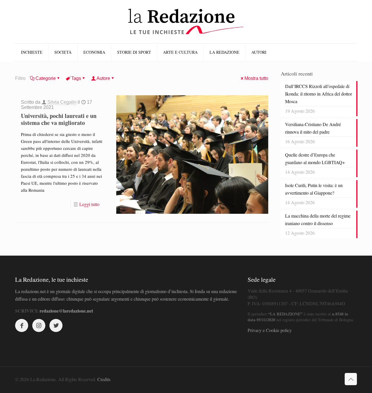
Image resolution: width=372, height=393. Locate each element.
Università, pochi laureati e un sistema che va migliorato (58, 119)
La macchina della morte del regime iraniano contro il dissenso (317, 219)
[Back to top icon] (351, 379)
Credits (103, 379)
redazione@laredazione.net (66, 310)
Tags (76, 78)
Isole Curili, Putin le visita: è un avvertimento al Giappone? (314, 189)
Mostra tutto (256, 78)
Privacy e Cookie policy (270, 330)
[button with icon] (21, 325)
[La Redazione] (186, 21)
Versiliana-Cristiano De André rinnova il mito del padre (313, 128)
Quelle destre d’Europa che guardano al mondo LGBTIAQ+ (315, 158)
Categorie (45, 78)
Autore (103, 78)
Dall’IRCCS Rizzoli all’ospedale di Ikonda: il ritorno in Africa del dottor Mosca (318, 93)
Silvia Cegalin (61, 102)
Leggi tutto (89, 204)
